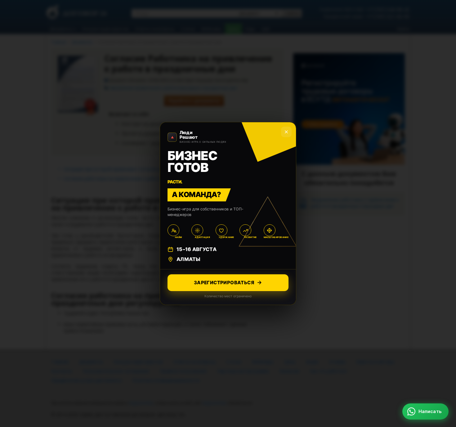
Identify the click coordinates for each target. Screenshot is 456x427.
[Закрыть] (286, 132)
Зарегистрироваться (224, 282)
